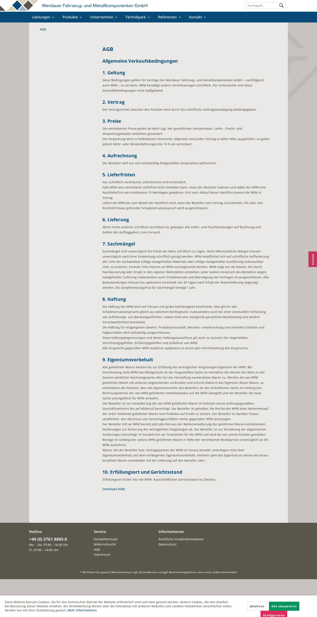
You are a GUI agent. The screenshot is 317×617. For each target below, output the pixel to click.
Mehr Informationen (82, 610)
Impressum (102, 554)
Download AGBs (113, 489)
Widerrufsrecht (105, 544)
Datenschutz (167, 544)
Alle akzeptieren (284, 606)
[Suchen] (281, 5)
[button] (158, 587)
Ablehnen (257, 606)
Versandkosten (148, 572)
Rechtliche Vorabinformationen (181, 539)
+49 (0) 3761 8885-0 (48, 539)
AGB (97, 549)
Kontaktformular (106, 539)
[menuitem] (265, 5)
